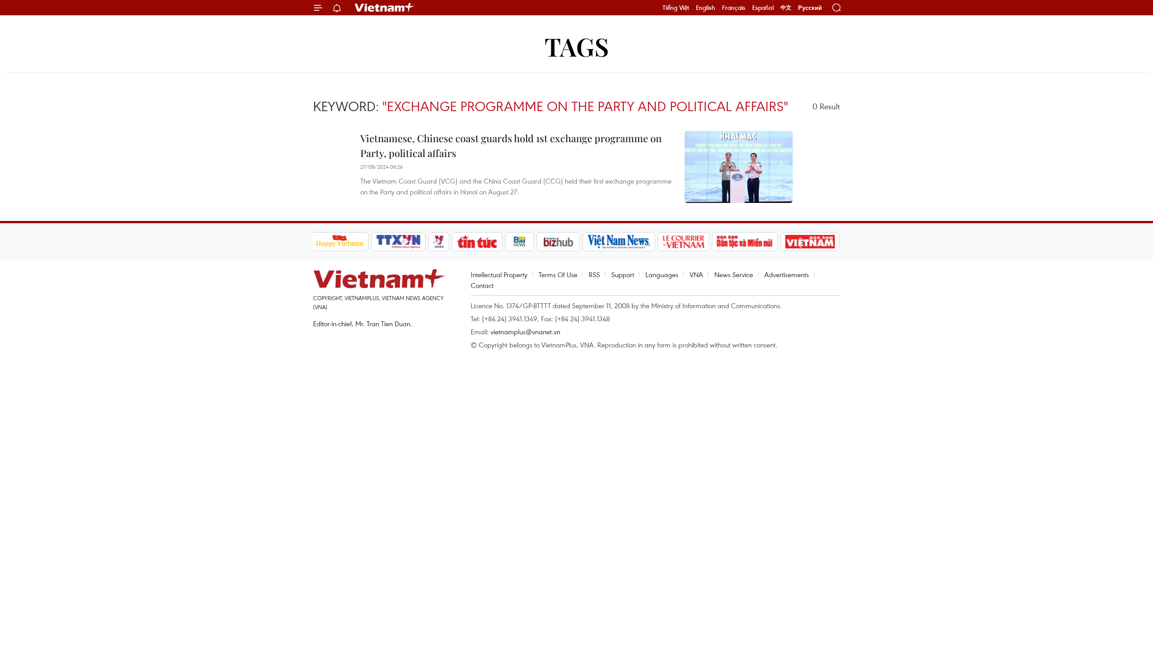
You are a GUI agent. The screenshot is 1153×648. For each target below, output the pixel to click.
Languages (661, 274)
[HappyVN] (340, 241)
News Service (733, 274)
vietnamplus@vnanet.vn (525, 331)
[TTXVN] (398, 241)
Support (622, 274)
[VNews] (438, 241)
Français (733, 8)
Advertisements (786, 274)
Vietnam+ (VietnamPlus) (384, 7)
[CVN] (683, 241)
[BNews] (519, 241)
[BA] (810, 241)
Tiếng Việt (676, 8)
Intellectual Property (499, 274)
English (705, 8)
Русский (810, 7)
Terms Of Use (558, 274)
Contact (482, 285)
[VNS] (619, 241)
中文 (786, 7)
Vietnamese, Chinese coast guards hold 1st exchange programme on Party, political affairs (511, 145)
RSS (594, 274)
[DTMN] (745, 241)
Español (763, 8)
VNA (696, 274)
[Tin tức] (477, 241)
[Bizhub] (558, 241)
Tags (577, 46)
